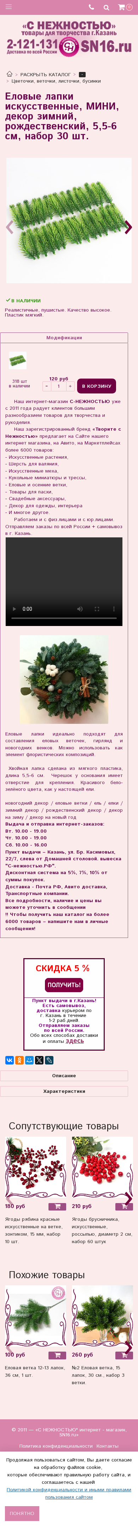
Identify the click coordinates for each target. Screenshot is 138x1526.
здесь (75, 1041)
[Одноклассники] (19, 1060)
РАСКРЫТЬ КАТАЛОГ (46, 74)
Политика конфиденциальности (56, 1446)
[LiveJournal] (49, 1060)
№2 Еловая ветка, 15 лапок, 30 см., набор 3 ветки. (98, 1375)
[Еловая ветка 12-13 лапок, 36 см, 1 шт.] (35, 1316)
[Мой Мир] (29, 1060)
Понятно (22, 1513)
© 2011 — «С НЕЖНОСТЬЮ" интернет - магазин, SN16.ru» (69, 1432)
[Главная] (9, 74)
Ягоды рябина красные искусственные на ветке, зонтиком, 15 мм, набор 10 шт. (34, 1230)
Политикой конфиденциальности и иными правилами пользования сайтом (69, 1493)
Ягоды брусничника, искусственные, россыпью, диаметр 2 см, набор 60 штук (102, 1230)
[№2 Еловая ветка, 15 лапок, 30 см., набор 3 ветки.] (102, 1316)
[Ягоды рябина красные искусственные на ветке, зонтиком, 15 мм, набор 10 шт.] (35, 1167)
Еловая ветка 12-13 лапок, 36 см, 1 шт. (35, 1371)
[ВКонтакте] (9, 1060)
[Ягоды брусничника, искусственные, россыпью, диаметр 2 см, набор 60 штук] (102, 1167)
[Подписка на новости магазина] (64, 985)
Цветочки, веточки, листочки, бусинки (56, 81)
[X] (39, 1060)
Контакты (108, 1446)
